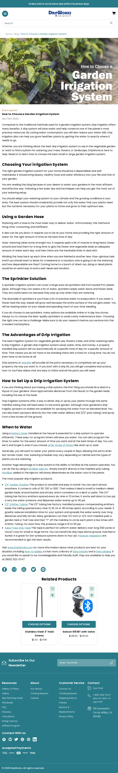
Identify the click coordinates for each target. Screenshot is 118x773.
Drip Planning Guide (12, 698)
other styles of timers (61, 445)
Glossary (6, 711)
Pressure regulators (90, 535)
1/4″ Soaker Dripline (16, 484)
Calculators (8, 716)
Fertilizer (7, 472)
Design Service (10, 721)
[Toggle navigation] (5, 14)
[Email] (14, 569)
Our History (36, 688)
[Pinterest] (43, 569)
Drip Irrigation (9, 110)
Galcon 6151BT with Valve (79, 631)
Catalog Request (39, 693)
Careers (34, 698)
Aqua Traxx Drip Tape (18, 528)
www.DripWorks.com (20, 547)
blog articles (80, 551)
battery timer (19, 433)
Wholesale (7, 702)
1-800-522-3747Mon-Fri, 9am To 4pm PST (102, 698)
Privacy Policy (66, 716)
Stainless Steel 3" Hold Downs (39, 633)
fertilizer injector (38, 469)
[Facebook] (4, 569)
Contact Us (65, 688)
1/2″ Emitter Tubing (16, 504)
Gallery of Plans (10, 688)
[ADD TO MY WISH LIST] (52, 589)
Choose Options (39, 624)
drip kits (26, 362)
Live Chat (98, 688)
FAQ (4, 707)
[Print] (23, 569)
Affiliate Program (11, 725)
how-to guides (33, 551)
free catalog (103, 551)
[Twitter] (33, 569)
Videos (5, 693)
